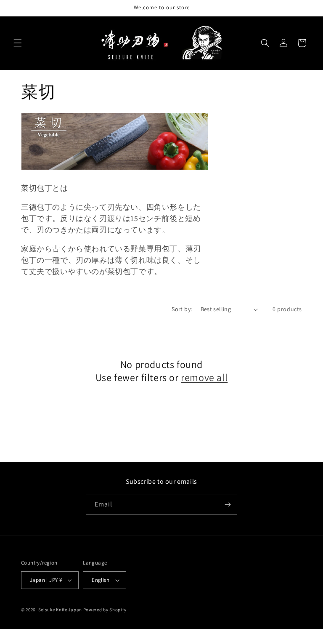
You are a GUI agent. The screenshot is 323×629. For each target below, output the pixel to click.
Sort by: (182, 309)
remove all (204, 377)
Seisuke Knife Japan (60, 610)
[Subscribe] (227, 504)
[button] (17, 43)
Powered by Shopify (105, 610)
